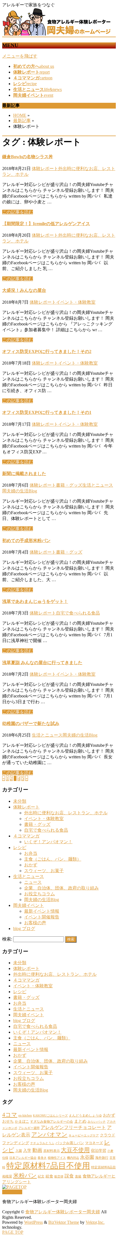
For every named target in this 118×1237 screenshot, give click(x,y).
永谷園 (87, 1157)
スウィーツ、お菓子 (44, 870)
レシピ (19, 847)
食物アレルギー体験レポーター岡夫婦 (62, 1211)
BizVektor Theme (63, 1222)
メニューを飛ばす (19, 56)
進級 (78, 1176)
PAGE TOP (12, 1232)
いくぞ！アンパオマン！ (48, 841)
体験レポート (45, 168)
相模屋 (7, 1176)
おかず (30, 865)
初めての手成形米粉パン (26, 540)
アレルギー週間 (29, 1128)
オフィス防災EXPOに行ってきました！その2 (46, 351)
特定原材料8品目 (103, 1167)
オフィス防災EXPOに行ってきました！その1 (46, 412)
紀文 (41, 1176)
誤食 (69, 1176)
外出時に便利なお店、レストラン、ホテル (66, 812)
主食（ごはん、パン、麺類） (52, 859)
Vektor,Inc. (95, 1222)
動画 (37, 1150)
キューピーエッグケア (84, 1135)
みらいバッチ (97, 1121)
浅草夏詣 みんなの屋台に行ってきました (42, 662)
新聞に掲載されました (24, 473)
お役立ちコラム (39, 893)
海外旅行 (101, 1158)
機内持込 (73, 1157)
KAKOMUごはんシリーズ (50, 1115)
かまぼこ (22, 1121)
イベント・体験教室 (75, 302)
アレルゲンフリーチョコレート (73, 1127)
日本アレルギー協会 (22, 1157)
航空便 (58, 1176)
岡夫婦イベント (28, 905)
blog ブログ (24, 928)
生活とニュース (97, 485)
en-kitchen (25, 1115)
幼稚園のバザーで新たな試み (30, 723)
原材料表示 (51, 1151)
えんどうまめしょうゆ (85, 1115)
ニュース (33, 882)
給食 (49, 1176)
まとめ (80, 1121)
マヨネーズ (94, 1143)
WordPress (33, 1222)
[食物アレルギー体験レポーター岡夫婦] (57, 34)
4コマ (9, 1114)
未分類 (19, 801)
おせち (8, 1121)
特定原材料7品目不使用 (48, 1165)
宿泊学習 (98, 1150)
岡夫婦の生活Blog (19, 491)
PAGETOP (12, 1192)
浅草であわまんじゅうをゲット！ (35, 601)
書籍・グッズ (69, 485)
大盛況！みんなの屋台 (24, 290)
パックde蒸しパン (69, 1143)
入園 (18, 1151)
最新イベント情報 (41, 911)
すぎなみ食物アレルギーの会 (51, 1121)
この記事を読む (17, 212)
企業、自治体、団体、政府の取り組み (61, 888)
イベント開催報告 (41, 917)
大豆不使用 (75, 1150)
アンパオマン (49, 1134)
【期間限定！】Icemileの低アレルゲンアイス (46, 223)
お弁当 (30, 853)
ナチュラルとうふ (42, 1143)
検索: (7, 939)
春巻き (42, 1157)
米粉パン (25, 1175)
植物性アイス (57, 1157)
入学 (27, 1150)
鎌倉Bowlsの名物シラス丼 (27, 156)
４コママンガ (26, 836)
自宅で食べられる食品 (78, 613)
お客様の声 (35, 922)
